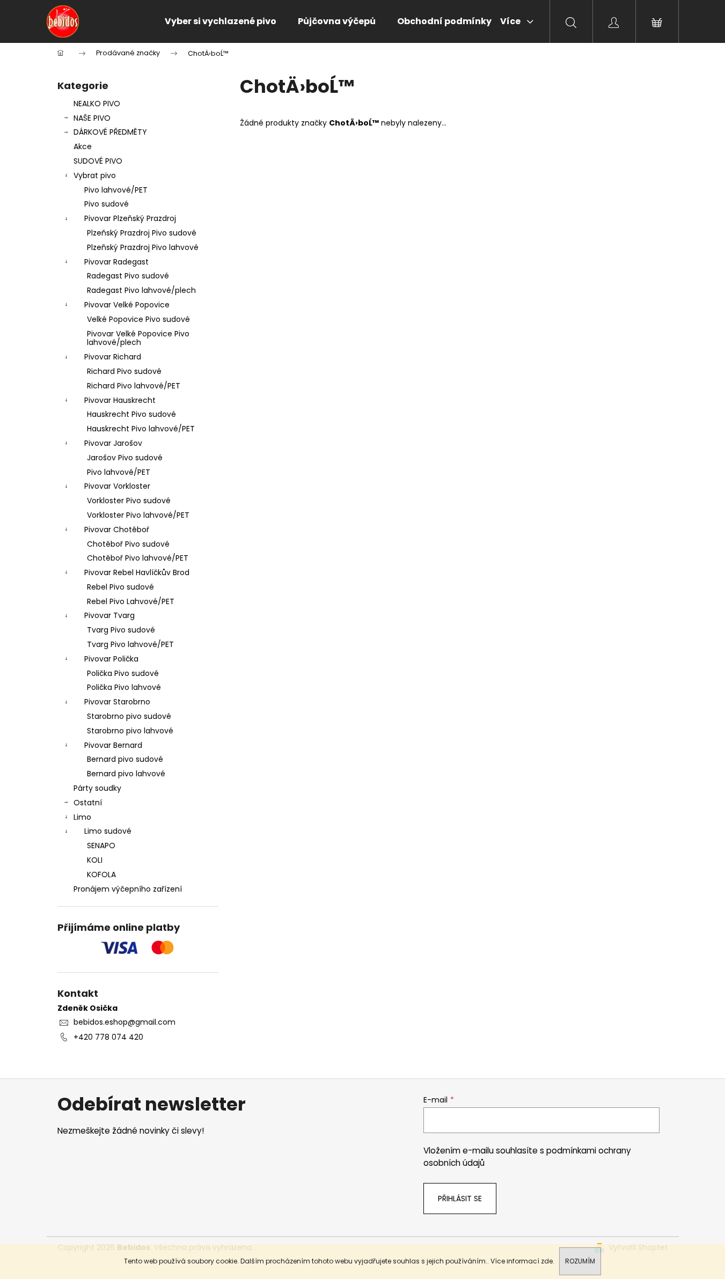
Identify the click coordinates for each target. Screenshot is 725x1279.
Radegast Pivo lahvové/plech (141, 290)
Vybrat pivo (95, 175)
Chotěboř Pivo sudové (128, 544)
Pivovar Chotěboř (116, 529)
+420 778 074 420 (108, 1037)
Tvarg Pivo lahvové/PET (130, 644)
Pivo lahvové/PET (116, 190)
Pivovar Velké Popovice (127, 304)
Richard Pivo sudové (124, 371)
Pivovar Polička (111, 658)
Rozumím (580, 1261)
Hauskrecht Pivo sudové (131, 414)
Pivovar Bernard (113, 745)
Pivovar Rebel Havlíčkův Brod (136, 572)
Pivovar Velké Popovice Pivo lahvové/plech (138, 338)
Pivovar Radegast (116, 261)
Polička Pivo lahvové (124, 687)
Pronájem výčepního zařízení (128, 889)
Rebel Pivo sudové (120, 587)
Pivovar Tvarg (109, 615)
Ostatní (88, 802)
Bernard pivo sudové (125, 759)
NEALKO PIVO (97, 103)
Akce (83, 146)
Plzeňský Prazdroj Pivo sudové (141, 232)
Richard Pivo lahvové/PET (133, 385)
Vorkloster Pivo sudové (129, 500)
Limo (82, 817)
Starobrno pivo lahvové (130, 730)
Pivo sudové (106, 204)
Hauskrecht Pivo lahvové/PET (141, 428)
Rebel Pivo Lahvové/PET (130, 601)
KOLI (94, 860)
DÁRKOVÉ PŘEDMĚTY (110, 132)
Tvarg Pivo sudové (121, 629)
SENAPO (101, 845)
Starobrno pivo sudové (129, 716)
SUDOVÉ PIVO (98, 161)
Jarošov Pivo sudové (125, 457)
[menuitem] (220, 21)
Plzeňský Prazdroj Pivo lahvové (143, 247)
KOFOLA (101, 874)
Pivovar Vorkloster (117, 486)
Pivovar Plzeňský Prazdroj (130, 218)
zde (547, 1261)
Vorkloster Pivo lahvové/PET (138, 515)
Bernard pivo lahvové (126, 773)
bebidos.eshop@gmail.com (124, 1022)
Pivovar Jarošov (113, 443)
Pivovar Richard (112, 356)
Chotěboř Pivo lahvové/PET (137, 558)
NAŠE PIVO (92, 118)
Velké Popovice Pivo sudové (138, 319)
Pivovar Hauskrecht (120, 400)
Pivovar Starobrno (117, 701)
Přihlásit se (460, 1198)
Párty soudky (97, 788)
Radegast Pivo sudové (128, 275)
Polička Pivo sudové (123, 673)
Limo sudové (107, 831)
